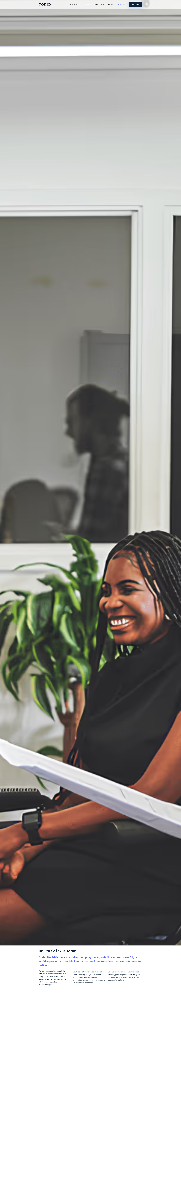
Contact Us (135, 4)
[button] (98, 4)
